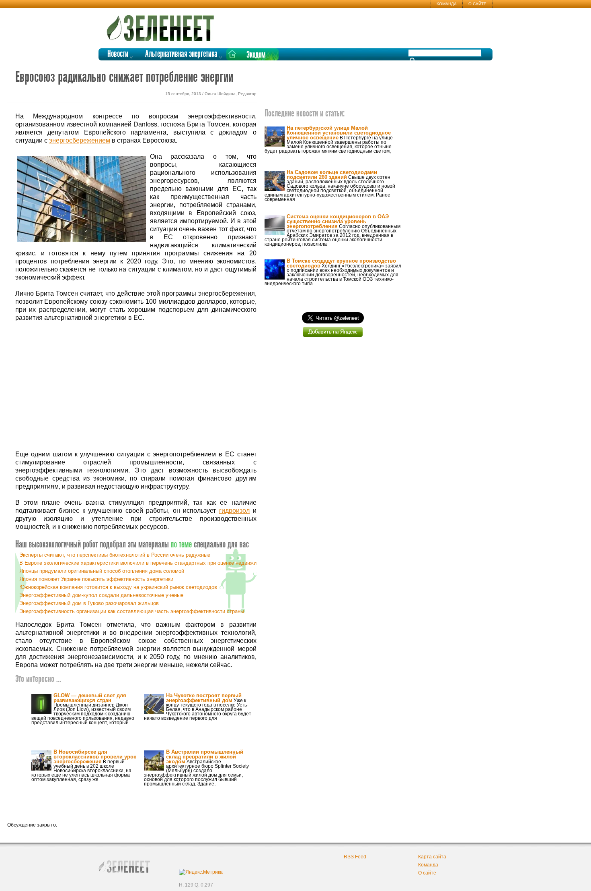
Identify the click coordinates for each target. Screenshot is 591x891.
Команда (447, 4)
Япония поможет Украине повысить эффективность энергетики (96, 579)
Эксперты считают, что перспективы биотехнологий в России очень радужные (114, 555)
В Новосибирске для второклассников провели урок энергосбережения (94, 757)
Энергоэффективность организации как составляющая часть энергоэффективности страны (131, 611)
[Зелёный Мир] (163, 25)
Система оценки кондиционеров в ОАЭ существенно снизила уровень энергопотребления (338, 221)
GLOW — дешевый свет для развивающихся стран (89, 697)
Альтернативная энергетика (181, 54)
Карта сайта (432, 857)
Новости (117, 54)
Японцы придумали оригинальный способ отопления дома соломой (101, 571)
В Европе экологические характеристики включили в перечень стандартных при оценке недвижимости (145, 563)
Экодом (256, 55)
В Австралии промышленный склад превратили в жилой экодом (204, 757)
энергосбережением (79, 140)
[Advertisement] (135, 386)
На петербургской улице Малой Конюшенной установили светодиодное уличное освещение (339, 133)
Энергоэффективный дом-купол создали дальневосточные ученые (101, 595)
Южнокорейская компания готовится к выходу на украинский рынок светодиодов (118, 587)
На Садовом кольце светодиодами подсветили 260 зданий (332, 174)
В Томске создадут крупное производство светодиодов (341, 263)
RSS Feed (355, 857)
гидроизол (234, 510)
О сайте (477, 4)
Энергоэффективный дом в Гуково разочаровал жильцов (89, 603)
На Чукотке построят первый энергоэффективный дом (204, 697)
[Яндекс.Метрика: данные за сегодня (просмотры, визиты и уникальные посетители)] (201, 872)
